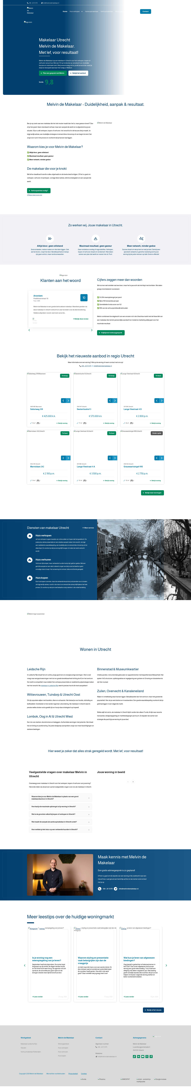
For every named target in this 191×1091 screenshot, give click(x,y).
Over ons (131, 11)
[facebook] (151, 1056)
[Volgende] (133, 782)
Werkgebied (26, 1038)
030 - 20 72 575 (86, 366)
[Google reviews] (161, 1080)
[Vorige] (128, 782)
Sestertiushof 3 (84, 409)
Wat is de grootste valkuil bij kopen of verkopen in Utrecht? (53, 814)
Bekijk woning (62, 423)
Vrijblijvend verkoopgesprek (111, 333)
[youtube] (142, 1056)
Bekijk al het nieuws (154, 1010)
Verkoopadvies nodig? (39, 190)
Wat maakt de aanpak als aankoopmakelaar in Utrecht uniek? (54, 822)
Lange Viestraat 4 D (133, 409)
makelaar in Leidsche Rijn (49, 685)
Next (91, 330)
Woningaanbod (120, 11)
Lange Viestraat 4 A (86, 467)
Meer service (89, 528)
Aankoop (42, 929)
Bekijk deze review (81, 319)
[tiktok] (134, 1056)
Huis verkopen (75, 11)
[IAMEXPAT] (127, 1080)
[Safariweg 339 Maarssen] (49, 388)
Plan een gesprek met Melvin (53, 73)
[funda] (88, 1080)
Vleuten (23, 1048)
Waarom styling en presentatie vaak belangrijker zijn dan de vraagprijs (93, 960)
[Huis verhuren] (29, 560)
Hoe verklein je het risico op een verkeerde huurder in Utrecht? (55, 829)
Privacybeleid (73, 1074)
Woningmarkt (34, 929)
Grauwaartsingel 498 (133, 467)
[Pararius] (107, 1080)
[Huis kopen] (29, 578)
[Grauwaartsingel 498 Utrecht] (142, 445)
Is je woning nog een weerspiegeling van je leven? (46, 959)
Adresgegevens (139, 1038)
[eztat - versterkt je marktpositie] (144, 1080)
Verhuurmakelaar (107, 11)
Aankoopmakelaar (91, 11)
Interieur (78, 929)
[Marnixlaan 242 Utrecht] (49, 445)
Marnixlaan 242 (37, 467)
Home (65, 11)
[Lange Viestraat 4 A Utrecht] (95, 445)
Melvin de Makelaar (66, 1038)
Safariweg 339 (36, 409)
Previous (30, 330)
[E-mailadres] (115, 889)
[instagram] (146, 1056)
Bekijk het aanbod (79, 73)
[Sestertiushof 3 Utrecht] (95, 388)
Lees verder (38, 997)
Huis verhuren (43, 559)
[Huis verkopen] (29, 536)
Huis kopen (42, 577)
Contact (146, 11)
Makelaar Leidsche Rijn (29, 1044)
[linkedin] (138, 1056)
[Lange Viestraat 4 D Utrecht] (142, 388)
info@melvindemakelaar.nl (103, 366)
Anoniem (38, 296)
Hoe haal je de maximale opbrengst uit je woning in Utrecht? (54, 806)
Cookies (84, 1074)
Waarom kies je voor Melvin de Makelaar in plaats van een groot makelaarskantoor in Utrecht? (55, 798)
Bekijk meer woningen (153, 493)
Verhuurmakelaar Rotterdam (31, 1052)
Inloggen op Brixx (155, 2)
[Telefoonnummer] (99, 889)
